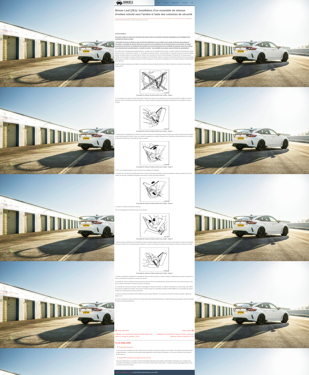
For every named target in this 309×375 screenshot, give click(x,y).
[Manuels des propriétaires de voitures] (125, 5)
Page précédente (122, 330)
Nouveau (185, 2)
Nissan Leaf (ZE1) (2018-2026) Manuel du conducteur (131, 18)
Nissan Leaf (117, 18)
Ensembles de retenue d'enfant (180, 18)
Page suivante (188, 330)
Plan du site (128, 372)
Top (192, 2)
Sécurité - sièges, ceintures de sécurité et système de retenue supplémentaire (157, 18)
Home (158, 2)
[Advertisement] (154, 27)
